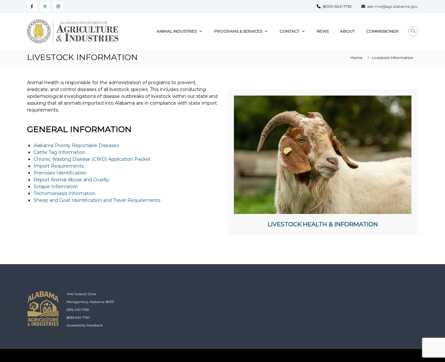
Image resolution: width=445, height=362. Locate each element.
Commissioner (382, 31)
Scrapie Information (56, 186)
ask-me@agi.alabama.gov (391, 6)
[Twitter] (45, 6)
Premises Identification (60, 173)
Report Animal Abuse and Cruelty (71, 180)
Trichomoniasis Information (64, 193)
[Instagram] (58, 6)
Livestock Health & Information (323, 224)
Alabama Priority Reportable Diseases (76, 145)
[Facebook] (32, 6)
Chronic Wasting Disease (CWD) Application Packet (92, 159)
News (323, 31)
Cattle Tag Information (59, 152)
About (347, 31)
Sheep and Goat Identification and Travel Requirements (97, 200)
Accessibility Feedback (84, 325)
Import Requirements (59, 166)
